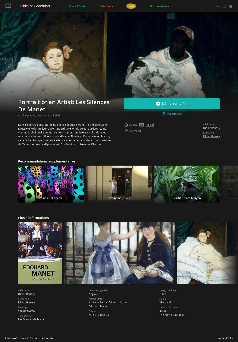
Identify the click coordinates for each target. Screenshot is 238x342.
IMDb (162, 311)
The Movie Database (171, 315)
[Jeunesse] (131, 6)
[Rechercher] (218, 6)
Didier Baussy (211, 128)
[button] (231, 6)
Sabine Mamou (27, 311)
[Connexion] (224, 6)
